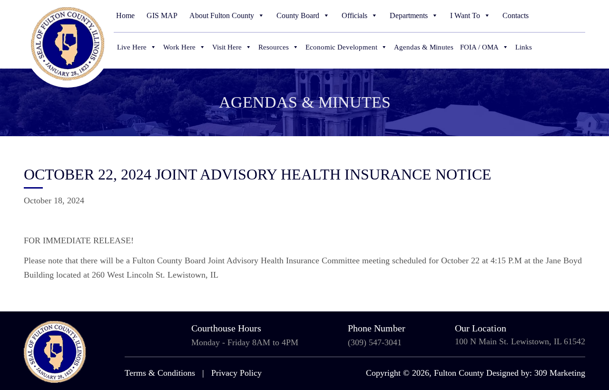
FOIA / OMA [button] (479, 47)
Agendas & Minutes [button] (423, 47)
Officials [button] (354, 15)
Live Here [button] (132, 47)
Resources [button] (273, 47)
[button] (579, 15)
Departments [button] (409, 15)
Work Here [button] (179, 47)
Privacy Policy (236, 373)
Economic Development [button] (341, 47)
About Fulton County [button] (221, 15)
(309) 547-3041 (375, 342)
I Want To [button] (465, 15)
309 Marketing (559, 373)
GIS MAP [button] (162, 15)
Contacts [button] (515, 15)
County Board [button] (297, 15)
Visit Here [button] (227, 47)
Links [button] (523, 47)
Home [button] (125, 15)
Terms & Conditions (160, 373)
